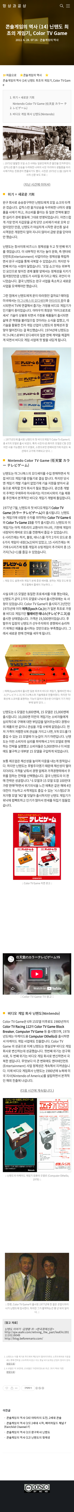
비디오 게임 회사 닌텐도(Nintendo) (33, 114)
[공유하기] (12, 1388)
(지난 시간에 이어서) (37, 184)
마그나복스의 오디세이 (31, 300)
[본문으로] (10, 1363)
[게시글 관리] (16, 1388)
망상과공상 (15, 6)
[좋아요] (7, 1388)
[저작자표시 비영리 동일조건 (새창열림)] (39, 1388)
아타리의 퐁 (56, 300)
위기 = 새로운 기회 (23, 97)
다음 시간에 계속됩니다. (37, 1090)
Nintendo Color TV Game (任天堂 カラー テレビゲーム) (40, 105)
